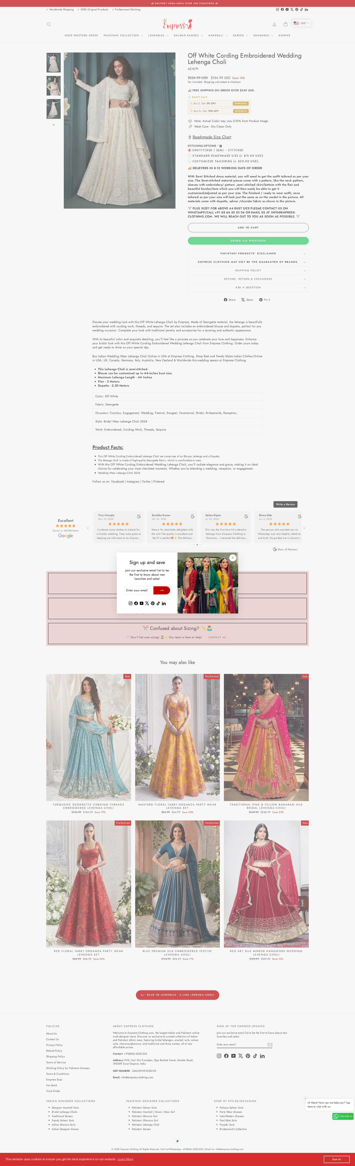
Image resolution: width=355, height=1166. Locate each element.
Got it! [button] (336, 1159)
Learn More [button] (125, 1159)
